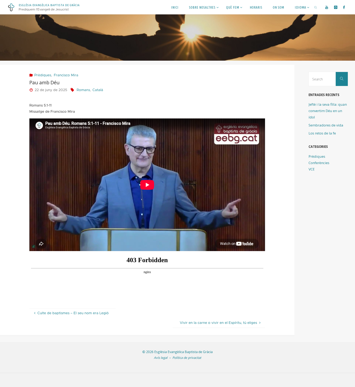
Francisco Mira (66, 75)
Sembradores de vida (326, 125)
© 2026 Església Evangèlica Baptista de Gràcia (177, 352)
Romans (83, 90)
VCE (312, 169)
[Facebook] (344, 7)
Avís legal (160, 358)
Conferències (319, 162)
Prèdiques (42, 75)
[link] (315, 7)
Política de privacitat (186, 358)
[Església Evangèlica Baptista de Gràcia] (11, 7)
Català (97, 90)
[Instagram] (335, 7)
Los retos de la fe (322, 133)
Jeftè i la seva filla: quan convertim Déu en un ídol (328, 110)
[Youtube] (326, 7)
